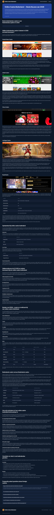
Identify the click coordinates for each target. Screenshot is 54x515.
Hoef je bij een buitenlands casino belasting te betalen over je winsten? (13, 497)
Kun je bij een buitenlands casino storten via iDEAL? (11, 494)
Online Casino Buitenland (43, 1)
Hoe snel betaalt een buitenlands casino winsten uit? (11, 491)
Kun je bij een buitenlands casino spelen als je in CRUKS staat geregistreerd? (14, 503)
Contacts (50, 1)
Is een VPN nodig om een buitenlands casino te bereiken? (11, 500)
